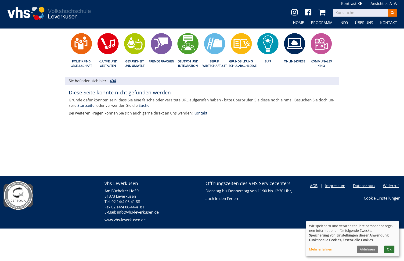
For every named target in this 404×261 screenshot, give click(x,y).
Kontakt (200, 113)
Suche (144, 105)
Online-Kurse (294, 61)
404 (113, 80)
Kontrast (349, 3)
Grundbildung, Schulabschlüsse (241, 63)
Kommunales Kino (321, 63)
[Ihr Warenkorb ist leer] (322, 12)
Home (298, 22)
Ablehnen (367, 249)
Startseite (85, 105)
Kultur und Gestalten (108, 63)
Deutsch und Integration (188, 63)
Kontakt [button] (388, 22)
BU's (268, 61)
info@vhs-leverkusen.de (138, 212)
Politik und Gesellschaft (81, 63)
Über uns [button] (364, 22)
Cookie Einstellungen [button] (382, 198)
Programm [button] (321, 22)
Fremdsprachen (161, 61)
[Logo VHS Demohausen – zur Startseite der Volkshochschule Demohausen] (56, 9)
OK (389, 249)
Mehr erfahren (320, 249)
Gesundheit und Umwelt (134, 63)
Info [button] (343, 22)
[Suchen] (392, 13)
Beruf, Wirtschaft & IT (214, 63)
